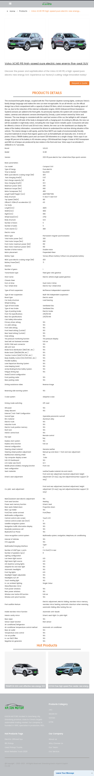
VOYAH (52, 718)
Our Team (53, 747)
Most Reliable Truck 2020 (16, 751)
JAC (50, 709)
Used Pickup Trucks (13, 747)
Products (23, 11)
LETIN (51, 722)
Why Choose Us (56, 743)
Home (12, 11)
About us (53, 739)
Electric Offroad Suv (14, 739)
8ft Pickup (9, 743)
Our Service (54, 751)
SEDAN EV (53, 714)
